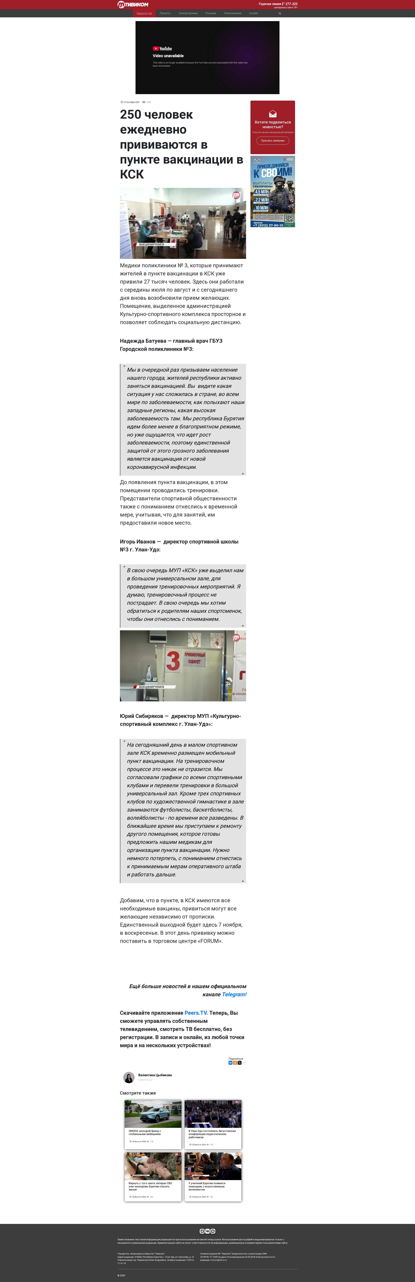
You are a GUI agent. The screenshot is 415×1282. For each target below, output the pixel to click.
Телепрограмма (188, 13)
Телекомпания (232, 13)
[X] (240, 1063)
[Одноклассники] (235, 1063)
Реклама (210, 13)
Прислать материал (273, 140)
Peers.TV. (196, 1013)
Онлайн (253, 13)
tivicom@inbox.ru (219, 1260)
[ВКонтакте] (230, 1063)
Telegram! (234, 994)
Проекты (165, 13)
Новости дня (144, 13)
